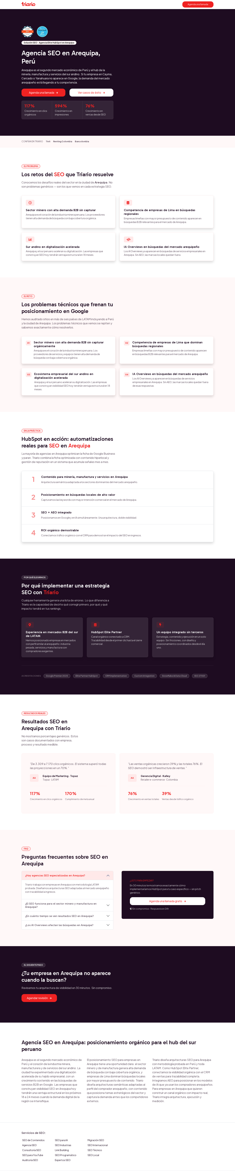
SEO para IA (61, 1140)
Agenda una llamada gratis (166, 901)
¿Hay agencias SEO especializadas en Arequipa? (55, 875)
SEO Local (93, 1155)
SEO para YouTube (32, 1155)
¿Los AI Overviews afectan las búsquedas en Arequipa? (59, 925)
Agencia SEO (29, 1145)
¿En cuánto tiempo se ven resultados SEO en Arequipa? (59, 916)
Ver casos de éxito (90, 92)
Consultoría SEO (31, 1150)
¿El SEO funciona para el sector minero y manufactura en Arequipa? (61, 905)
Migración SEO (96, 1140)
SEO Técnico (95, 1150)
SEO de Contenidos (33, 1140)
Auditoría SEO (30, 1160)
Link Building (62, 1150)
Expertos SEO (63, 1160)
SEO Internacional (98, 1145)
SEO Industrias (63, 1145)
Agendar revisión (37, 998)
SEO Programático (65, 1155)
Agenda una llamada (198, 4)
